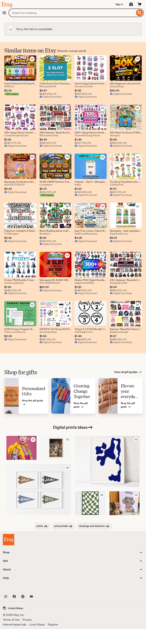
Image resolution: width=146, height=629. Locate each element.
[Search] (139, 13)
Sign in (119, 4)
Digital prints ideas (70, 427)
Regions (53, 624)
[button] (13, 608)
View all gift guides (126, 372)
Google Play (42, 588)
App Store (15, 588)
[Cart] (139, 4)
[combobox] (72, 13)
